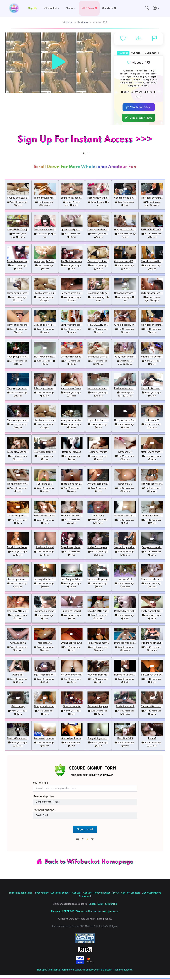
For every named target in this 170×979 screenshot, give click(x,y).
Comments (152, 52)
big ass (136, 74)
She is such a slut (45, 547)
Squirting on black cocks (47, 674)
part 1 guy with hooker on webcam (79, 579)
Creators (107, 8)
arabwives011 (152, 420)
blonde (129, 71)
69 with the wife (72, 706)
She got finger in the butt (101, 738)
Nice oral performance (73, 738)
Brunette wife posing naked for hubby (134, 643)
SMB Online (111, 904)
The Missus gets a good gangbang (25, 515)
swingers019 (125, 579)
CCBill (100, 904)
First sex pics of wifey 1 (73, 674)
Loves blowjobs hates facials (22, 452)
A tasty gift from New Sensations (52, 388)
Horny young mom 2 (98, 643)
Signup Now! (85, 829)
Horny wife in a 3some (126, 420)
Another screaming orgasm (102, 483)
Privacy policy (41, 892)
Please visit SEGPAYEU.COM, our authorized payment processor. (85, 911)
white (139, 80)
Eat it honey (18, 706)
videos (84, 22)
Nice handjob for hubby (19, 483)
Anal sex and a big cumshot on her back (135, 515)
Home (69, 22)
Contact (77, 892)
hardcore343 (45, 643)
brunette (142, 71)
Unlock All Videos (140, 117)
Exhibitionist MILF (125, 706)
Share (137, 52)
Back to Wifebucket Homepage (88, 862)
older (139, 83)
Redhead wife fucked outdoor (130, 611)
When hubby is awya (71, 643)
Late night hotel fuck (45, 579)
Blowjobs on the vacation (20, 547)
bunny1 (152, 738)
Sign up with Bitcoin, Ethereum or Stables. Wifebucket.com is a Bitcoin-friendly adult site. (85, 969)
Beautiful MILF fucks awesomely (104, 611)
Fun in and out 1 (45, 483)
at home (127, 80)
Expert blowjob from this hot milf (78, 547)
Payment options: (44, 810)
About (124, 52)
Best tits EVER (125, 738)
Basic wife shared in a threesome (25, 738)
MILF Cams (88, 8)
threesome (150, 74)
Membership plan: (43, 796)
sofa (146, 86)
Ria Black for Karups (71, 261)
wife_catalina (18, 643)
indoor (149, 83)
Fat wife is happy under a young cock (107, 706)
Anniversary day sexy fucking (49, 738)
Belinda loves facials (45, 515)
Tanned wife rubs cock (153, 706)
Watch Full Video (140, 107)
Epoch (92, 904)
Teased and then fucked (154, 515)
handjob (152, 77)
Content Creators (130, 892)
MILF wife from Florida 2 (100, 674)
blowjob (127, 77)
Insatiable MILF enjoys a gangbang (25, 611)
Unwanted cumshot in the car (50, 611)
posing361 (17, 674)
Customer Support (60, 892)
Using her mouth (98, 452)
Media (69, 8)
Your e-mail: (40, 782)
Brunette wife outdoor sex (155, 579)
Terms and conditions (20, 892)
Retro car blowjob (71, 452)
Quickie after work (71, 611)
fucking (140, 77)
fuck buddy (98, 515)
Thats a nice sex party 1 (73, 483)
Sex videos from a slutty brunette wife (55, 452)
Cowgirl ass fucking (152, 547)
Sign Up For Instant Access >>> (84, 139)
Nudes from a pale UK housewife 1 (105, 547)
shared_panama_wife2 (20, 579)
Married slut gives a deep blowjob (131, 674)
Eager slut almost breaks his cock (105, 420)
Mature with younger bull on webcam (107, 579)
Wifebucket (50, 8)
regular (150, 80)
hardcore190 (125, 483)
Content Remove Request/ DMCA (101, 892)
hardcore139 (125, 452)
